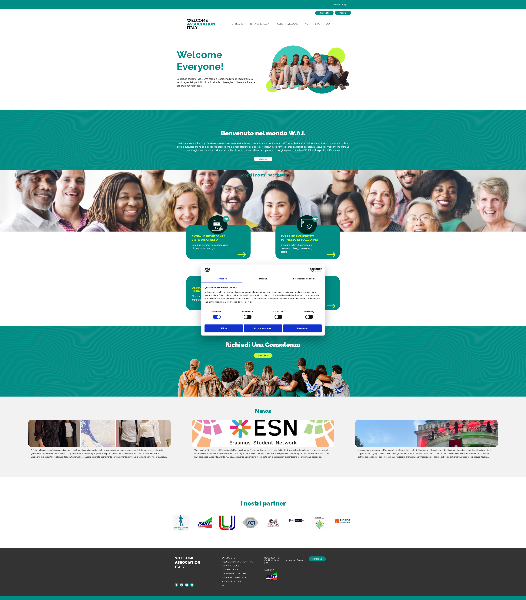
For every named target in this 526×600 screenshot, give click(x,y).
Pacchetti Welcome (286, 24)
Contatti (331, 24)
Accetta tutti (302, 328)
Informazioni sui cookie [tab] (304, 279)
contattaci (263, 355)
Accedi (343, 13)
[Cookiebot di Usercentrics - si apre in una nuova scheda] (310, 270)
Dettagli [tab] (263, 279)
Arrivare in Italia (259, 24)
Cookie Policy (230, 569)
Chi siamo (263, 159)
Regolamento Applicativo (237, 561)
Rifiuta (224, 328)
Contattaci (317, 559)
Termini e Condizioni (234, 573)
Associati (324, 13)
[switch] (247, 317)
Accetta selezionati (263, 328)
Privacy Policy (230, 565)
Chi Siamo (237, 24)
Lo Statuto (228, 557)
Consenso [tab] (222, 279)
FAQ (306, 24)
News (317, 24)
